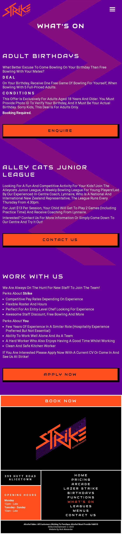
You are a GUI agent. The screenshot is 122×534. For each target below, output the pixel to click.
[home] (16, 10)
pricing (81, 480)
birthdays (81, 493)
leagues (81, 506)
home (81, 475)
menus (81, 510)
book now (61, 400)
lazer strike (81, 488)
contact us (81, 515)
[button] (114, 7)
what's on (81, 502)
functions (81, 497)
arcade (81, 484)
